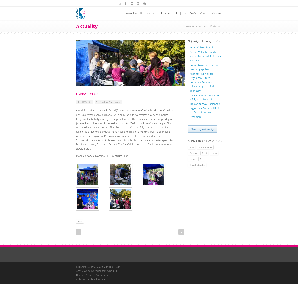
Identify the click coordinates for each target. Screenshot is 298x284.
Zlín (201, 159)
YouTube (144, 3)
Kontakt (216, 13)
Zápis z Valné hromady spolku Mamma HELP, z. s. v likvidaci (205, 56)
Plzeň (204, 153)
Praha (214, 153)
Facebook (126, 3)
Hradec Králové (205, 147)
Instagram (132, 3)
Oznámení (195, 117)
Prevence (166, 13)
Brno (80, 221)
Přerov (192, 159)
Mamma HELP (191, 26)
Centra (204, 13)
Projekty (181, 13)
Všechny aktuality (202, 129)
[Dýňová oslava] (130, 63)
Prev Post (78, 232)
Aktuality (131, 13)
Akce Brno (203, 26)
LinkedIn (138, 3)
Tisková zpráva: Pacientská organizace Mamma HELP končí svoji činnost (205, 108)
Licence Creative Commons (92, 275)
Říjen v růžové (114, 102)
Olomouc (193, 153)
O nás (193, 13)
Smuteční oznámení (201, 47)
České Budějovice (197, 165)
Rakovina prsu (148, 13)
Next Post (181, 232)
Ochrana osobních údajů (90, 279)
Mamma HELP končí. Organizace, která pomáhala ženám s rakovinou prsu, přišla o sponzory (203, 82)
